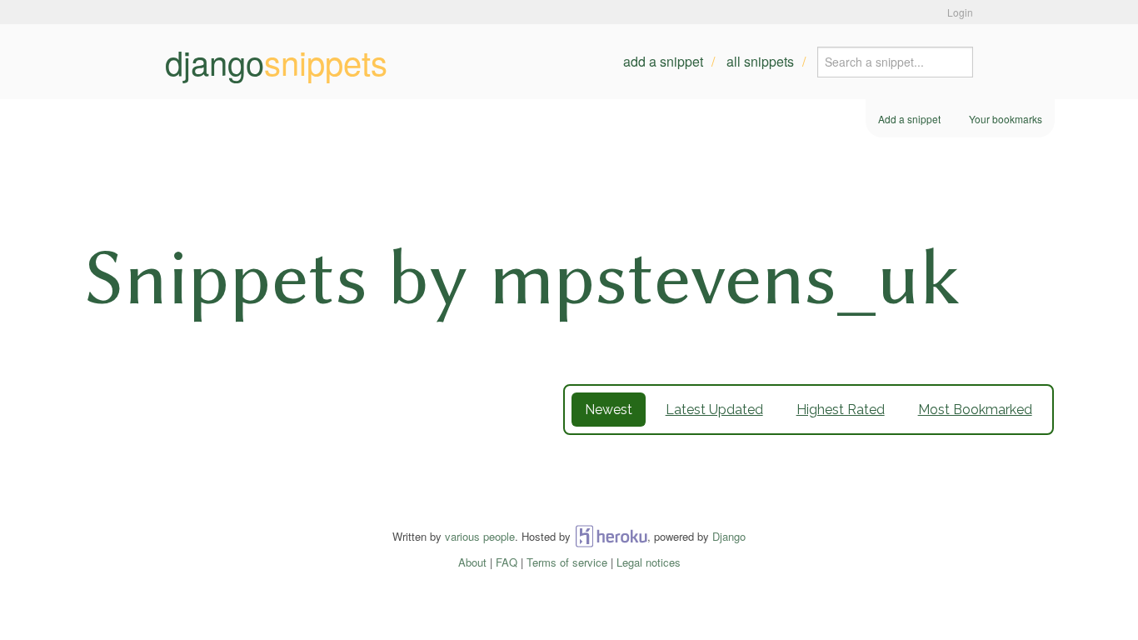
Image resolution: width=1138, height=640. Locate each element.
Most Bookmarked (975, 410)
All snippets (760, 61)
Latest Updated (714, 410)
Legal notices (648, 562)
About (472, 562)
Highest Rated (840, 410)
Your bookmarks (1005, 119)
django (276, 61)
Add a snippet (663, 61)
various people (480, 536)
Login (960, 12)
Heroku (611, 536)
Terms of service (567, 562)
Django (729, 536)
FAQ (506, 562)
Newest (608, 410)
